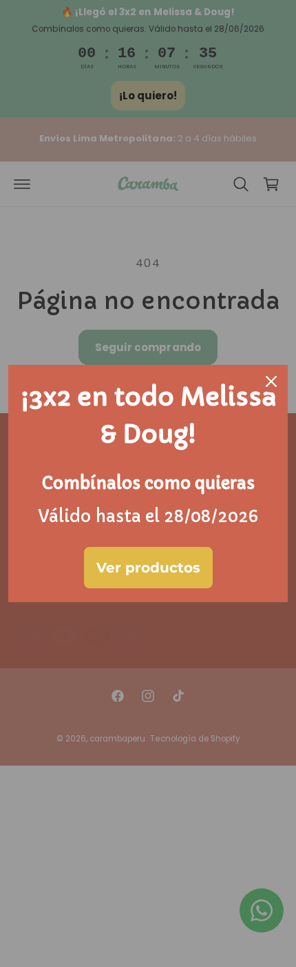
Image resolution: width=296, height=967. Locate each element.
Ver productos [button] (148, 567)
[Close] (271, 381)
